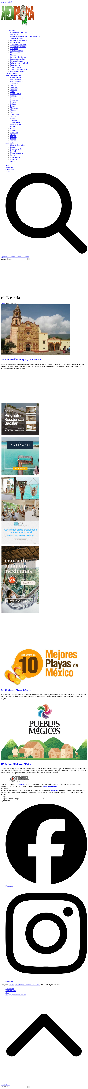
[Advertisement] (44, 277)
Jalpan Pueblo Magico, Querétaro (21, 359)
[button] (15, 257)
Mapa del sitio (11, 991)
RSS (7, 993)
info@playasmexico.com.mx (16, 995)
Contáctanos (10, 989)
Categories (5, 799)
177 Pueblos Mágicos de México (16, 764)
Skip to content (6, 2)
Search (3, 259)
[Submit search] (29, 259)
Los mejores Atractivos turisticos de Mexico (24, 985)
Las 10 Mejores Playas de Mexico (16, 690)
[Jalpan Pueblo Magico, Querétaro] (35, 355)
